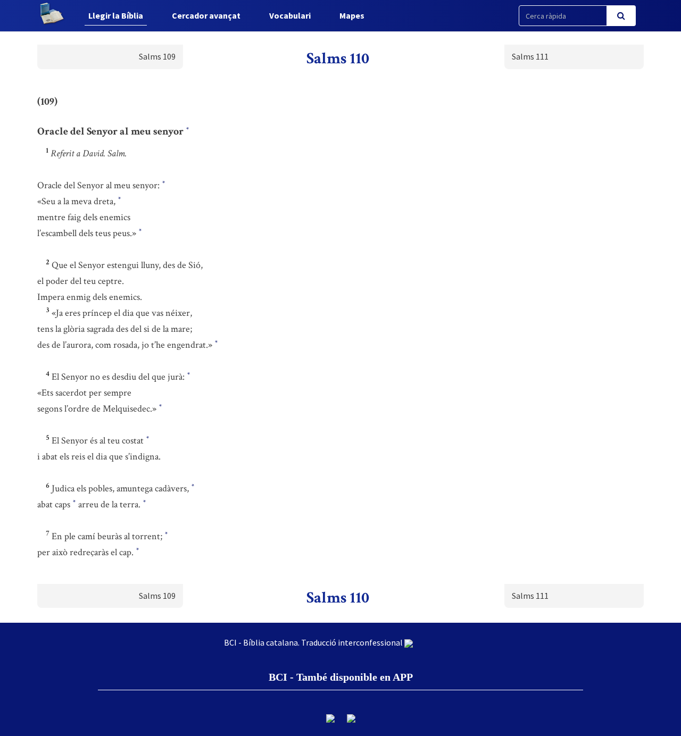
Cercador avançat (206, 15)
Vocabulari (290, 15)
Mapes (351, 15)
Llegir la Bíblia (115, 15)
